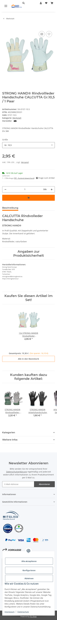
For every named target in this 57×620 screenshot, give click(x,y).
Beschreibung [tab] (10, 208)
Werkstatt (16, 118)
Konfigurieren (29, 570)
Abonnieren (44, 484)
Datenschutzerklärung (16, 471)
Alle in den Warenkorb (28, 359)
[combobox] (28, 145)
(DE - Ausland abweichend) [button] (24, 178)
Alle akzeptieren (29, 561)
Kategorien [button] (8, 432)
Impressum (10, 612)
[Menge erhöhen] (52, 189)
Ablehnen (29, 578)
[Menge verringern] (5, 189)
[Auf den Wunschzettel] (49, 34)
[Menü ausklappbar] (5, 6)
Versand (25, 162)
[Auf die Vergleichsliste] (42, 34)
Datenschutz (23, 612)
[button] (27, 3)
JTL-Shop (33, 616)
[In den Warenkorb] (4, 26)
